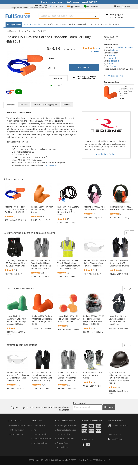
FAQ (34, 430)
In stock (57, 85)
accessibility (62, 447)
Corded (112, 58)
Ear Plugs (60, 24)
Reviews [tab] (24, 105)
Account (127, 6)
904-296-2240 (41, 5)
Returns (58, 6)
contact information (42, 438)
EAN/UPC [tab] (67, 105)
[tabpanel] (73, 77)
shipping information (66, 425)
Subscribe (109, 407)
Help (118, 6)
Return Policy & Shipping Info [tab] (45, 105)
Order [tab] (51, 58)
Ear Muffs (48, 24)
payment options (16, 434)
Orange (113, 66)
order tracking (63, 434)
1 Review (95, 51)
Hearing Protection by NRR (80, 24)
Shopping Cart (117, 14)
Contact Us (114, 434)
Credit (75, 7)
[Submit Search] (95, 15)
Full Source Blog (40, 443)
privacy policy (63, 443)
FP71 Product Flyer (115, 76)
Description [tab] (10, 105)
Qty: (49, 67)
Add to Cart (84, 67)
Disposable (114, 61)
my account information (20, 425)
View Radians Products (106, 154)
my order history (16, 430)
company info (39, 425)
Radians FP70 (50, 165)
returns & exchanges (66, 430)
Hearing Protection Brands (107, 24)
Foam (111, 63)
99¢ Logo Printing (92, 6)
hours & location (40, 434)
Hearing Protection (33, 24)
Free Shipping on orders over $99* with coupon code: (69, 2)
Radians (114, 50)
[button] (126, 232)
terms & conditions (65, 438)
